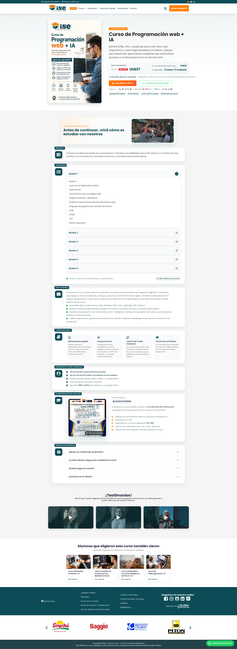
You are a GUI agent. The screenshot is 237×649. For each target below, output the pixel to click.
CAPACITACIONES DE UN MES (132, 599)
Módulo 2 (73, 232)
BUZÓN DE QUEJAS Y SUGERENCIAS (95, 605)
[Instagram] (172, 599)
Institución (92, 8)
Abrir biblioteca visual (169, 278)
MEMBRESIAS (125, 607)
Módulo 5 (73, 259)
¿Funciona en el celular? (80, 476)
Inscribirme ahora (124, 83)
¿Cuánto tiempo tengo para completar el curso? (93, 460)
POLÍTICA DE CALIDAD (89, 601)
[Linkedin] (183, 599)
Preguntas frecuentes (51, 2)
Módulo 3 (73, 241)
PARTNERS (85, 597)
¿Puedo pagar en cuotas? (81, 468)
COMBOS (124, 603)
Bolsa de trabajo (107, 8)
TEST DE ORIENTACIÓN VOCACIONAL (95, 609)
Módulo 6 (73, 268)
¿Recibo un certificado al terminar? (86, 452)
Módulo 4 (73, 250)
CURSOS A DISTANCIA (129, 595)
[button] (220, 643)
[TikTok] (188, 599)
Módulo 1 (73, 173)
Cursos (80, 8)
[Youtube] (177, 599)
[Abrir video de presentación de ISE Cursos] (153, 131)
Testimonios (122, 8)
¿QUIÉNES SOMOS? (88, 593)
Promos (133, 8)
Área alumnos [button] (180, 8)
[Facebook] (166, 599)
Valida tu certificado (71, 2)
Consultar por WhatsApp (157, 83)
